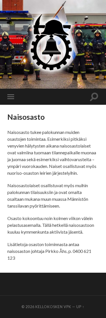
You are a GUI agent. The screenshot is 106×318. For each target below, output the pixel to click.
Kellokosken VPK (53, 306)
